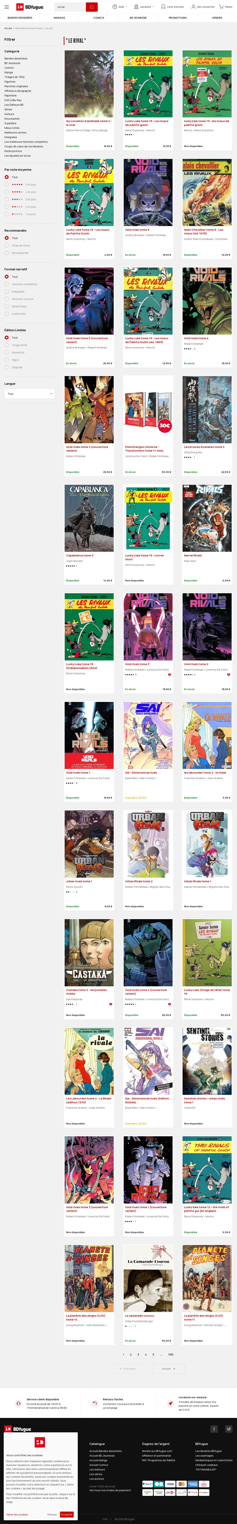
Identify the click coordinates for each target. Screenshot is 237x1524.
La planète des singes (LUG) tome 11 (203, 1317)
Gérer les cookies (17, 1514)
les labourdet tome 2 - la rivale (205, 772)
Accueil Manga (98, 1460)
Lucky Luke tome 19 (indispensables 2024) (81, 666)
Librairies (145, 7)
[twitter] (229, 1429)
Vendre (217, 17)
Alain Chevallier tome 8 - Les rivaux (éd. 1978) (203, 232)
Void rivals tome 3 (137, 664)
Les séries (95, 1474)
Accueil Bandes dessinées (105, 1451)
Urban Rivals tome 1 (197, 881)
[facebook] (214, 1429)
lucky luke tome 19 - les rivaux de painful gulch (206, 123)
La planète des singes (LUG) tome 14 (85, 1317)
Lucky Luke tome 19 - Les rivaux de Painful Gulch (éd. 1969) (146, 340)
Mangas (59, 17)
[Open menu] (6, 7)
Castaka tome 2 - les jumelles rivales (86, 992)
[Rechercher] (92, 7)
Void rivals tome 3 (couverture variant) (87, 1209)
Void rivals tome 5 (137, 230)
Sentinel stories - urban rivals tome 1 (204, 1100)
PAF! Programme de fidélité (158, 1460)
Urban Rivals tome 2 (139, 881)
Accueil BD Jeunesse (102, 1455)
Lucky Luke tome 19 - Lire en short (144, 557)
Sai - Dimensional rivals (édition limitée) (147, 1100)
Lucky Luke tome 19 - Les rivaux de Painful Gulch (87, 232)
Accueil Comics (98, 1465)
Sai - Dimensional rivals (141, 772)
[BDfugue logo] (29, 7)
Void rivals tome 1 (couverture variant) (146, 1209)
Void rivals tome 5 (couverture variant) (87, 340)
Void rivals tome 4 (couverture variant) (87, 449)
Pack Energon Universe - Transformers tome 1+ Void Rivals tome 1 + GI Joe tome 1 (144, 450)
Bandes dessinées (20, 17)
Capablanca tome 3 (79, 555)
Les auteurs (96, 1478)
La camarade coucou (139, 1316)
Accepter (67, 1514)
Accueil (8, 28)
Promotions (178, 17)
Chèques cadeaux (206, 1465)
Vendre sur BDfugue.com (157, 1451)
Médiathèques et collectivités (214, 1460)
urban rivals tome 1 (79, 881)
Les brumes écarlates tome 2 (204, 447)
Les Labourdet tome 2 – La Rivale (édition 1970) (88, 1100)
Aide (121, 7)
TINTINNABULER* (205, 1469)
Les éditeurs (97, 1469)
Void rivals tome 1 (78, 772)
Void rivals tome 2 (196, 664)
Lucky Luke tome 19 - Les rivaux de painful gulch (146, 123)
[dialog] (41, 1476)
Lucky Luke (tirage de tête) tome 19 (207, 992)
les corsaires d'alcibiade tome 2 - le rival (89, 123)
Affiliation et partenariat (156, 1455)
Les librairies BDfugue (208, 1451)
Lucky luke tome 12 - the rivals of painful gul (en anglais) (206, 1209)
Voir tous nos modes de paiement (110, 1490)
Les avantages (204, 1455)
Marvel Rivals (193, 555)
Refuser (52, 1514)
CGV (105, 1519)
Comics (98, 17)
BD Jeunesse (138, 17)
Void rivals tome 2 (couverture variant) (146, 992)
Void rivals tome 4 (196, 338)
